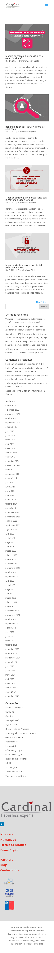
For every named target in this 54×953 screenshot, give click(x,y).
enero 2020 (10, 692)
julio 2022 (9, 580)
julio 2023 (9, 533)
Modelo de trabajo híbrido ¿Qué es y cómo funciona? (24, 57)
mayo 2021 (10, 640)
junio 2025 (10, 435)
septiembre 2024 (12, 474)
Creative (9, 716)
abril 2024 (9, 495)
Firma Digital (9, 850)
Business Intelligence (27, 131)
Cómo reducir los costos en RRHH (28, 364)
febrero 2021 (11, 644)
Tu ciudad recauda (13, 845)
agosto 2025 (11, 427)
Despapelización (12, 720)
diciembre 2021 (12, 610)
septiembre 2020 (12, 657)
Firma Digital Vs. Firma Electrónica (20, 733)
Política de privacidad (33, 943)
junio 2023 (10, 538)
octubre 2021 (11, 619)
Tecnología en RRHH (27, 270)
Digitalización (11, 724)
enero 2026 (10, 405)
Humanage (8, 839)
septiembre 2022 (12, 576)
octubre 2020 (11, 653)
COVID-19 (9, 712)
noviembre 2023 (12, 516)
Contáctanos (9, 870)
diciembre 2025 (12, 409)
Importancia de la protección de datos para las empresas (24, 266)
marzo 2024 (10, 499)
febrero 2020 (11, 687)
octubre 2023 (11, 521)
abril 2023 (9, 546)
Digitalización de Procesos (17, 729)
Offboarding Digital (13, 750)
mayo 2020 (10, 674)
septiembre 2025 (12, 422)
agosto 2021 (11, 627)
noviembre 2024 (12, 465)
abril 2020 (9, 679)
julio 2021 (9, 632)
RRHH (8, 763)
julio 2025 (9, 431)
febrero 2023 (11, 555)
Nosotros (7, 834)
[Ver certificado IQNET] (9, 893)
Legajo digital (11, 746)
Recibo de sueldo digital (16, 758)
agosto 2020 (11, 662)
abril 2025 (9, 444)
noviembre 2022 (12, 568)
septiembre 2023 (12, 525)
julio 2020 (9, 666)
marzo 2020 (10, 683)
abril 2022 (9, 593)
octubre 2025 (11, 418)
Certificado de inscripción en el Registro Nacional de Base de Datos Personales (27, 937)
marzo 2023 (10, 551)
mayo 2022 (10, 589)
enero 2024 (10, 508)
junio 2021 (10, 636)
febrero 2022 (11, 602)
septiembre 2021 (12, 623)
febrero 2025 (11, 452)
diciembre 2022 (12, 563)
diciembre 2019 (12, 696)
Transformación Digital (29, 61)
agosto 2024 (11, 478)
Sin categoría (11, 767)
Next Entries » (42, 302)
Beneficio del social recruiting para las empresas (25, 127)
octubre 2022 (11, 572)
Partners (6, 859)
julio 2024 (9, 482)
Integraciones (11, 741)
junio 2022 (10, 585)
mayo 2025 (10, 439)
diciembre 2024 (12, 461)
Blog (3, 865)
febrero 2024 (11, 503)
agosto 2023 (11, 529)
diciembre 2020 (12, 649)
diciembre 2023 (12, 512)
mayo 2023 (10, 542)
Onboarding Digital (13, 754)
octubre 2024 (11, 469)
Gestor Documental (14, 737)
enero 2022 (10, 606)
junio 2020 (10, 670)
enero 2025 (10, 456)
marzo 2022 (10, 598)
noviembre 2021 (12, 615)
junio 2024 (10, 486)
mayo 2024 (10, 491)
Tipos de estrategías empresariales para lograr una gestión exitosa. (26, 198)
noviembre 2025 (12, 414)
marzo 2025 (10, 448)
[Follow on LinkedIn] (2, 824)
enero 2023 (10, 559)
